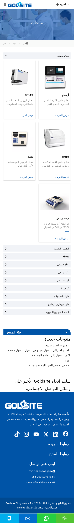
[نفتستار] (19, 138)
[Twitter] (46, 434)
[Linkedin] (56, 434)
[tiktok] (16, 434)
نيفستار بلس (62, 218)
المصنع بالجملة (37, 365)
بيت (67, 360)
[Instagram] (26, 434)
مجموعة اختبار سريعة (56, 345)
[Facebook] (65, 434)
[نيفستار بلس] (54, 200)
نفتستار (30, 156)
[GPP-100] (19, 76)
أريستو (65, 95)
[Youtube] (36, 434)
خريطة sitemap (25, 507)
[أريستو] (54, 76)
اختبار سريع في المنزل (37, 350)
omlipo (65, 156)
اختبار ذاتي (56, 355)
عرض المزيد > (62, 115)
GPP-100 (29, 95)
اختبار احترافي (61, 350)
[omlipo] (54, 138)
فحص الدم (54, 365)
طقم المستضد (40, 355)
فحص (65, 365)
